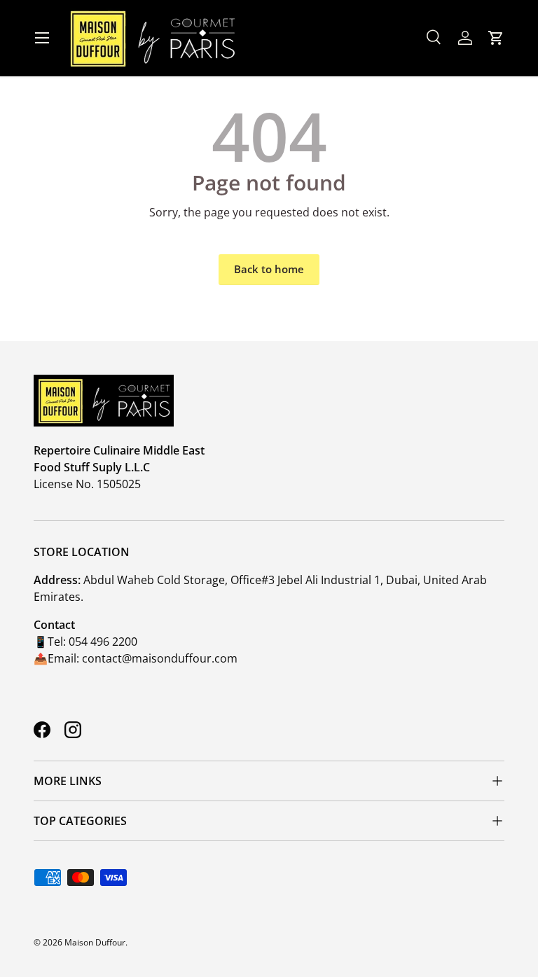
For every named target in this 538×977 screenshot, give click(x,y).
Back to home (269, 269)
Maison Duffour (94, 942)
